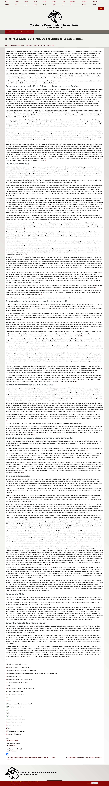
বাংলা (70, 4)
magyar (83, 4)
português (84, 1)
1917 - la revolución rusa (11, 745)
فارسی (26, 4)
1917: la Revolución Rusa (12, 740)
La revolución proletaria (11, 751)
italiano (35, 1)
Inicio (6, 45)
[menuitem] (9, 32)
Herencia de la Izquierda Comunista (14, 749)
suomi (94, 4)
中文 (63, 4)
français (17, 1)
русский (7, 4)
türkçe (63, 1)
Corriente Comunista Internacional (54, 25)
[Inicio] (54, 16)
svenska (44, 1)
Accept (89, 783)
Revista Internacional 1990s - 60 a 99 (16, 45)
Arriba (53, 757)
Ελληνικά (95, 1)
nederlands (72, 1)
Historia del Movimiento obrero (13, 743)
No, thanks (94, 783)
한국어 (35, 4)
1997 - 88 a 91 (29, 45)
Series (7, 738)
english (6, 1)
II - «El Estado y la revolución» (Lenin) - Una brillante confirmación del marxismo (84, 757)
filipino (53, 4)
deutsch (26, 1)
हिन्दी (16, 4)
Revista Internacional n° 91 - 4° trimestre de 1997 (44, 45)
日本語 (44, 4)
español (54, 1)
